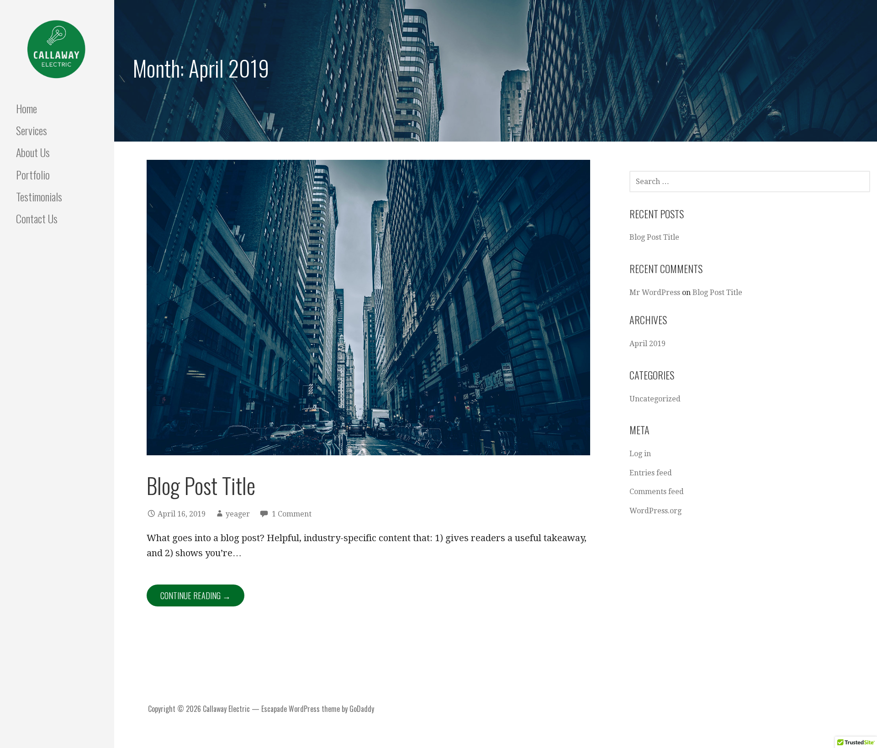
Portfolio (33, 174)
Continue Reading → (195, 595)
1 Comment (292, 514)
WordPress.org (655, 510)
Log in (640, 453)
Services (31, 130)
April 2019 (647, 343)
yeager (238, 514)
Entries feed (650, 473)
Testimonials (39, 196)
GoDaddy (361, 708)
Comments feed (656, 491)
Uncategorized (655, 399)
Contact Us (37, 218)
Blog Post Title (201, 485)
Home (26, 108)
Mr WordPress (654, 292)
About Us (33, 152)
